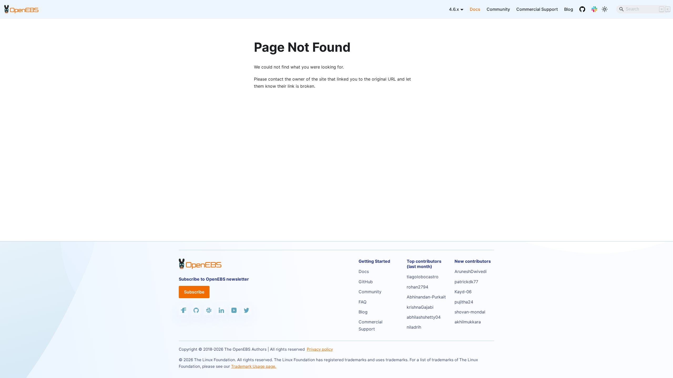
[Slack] (594, 9)
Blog (568, 9)
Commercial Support (537, 9)
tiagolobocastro (423, 276)
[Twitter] (246, 310)
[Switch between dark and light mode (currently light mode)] (604, 9)
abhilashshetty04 (424, 317)
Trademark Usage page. (253, 366)
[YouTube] (234, 310)
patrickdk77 (466, 281)
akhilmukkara (468, 321)
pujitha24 (464, 301)
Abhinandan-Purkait (426, 297)
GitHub (366, 281)
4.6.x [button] (454, 9)
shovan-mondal (470, 311)
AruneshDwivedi (471, 271)
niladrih (414, 327)
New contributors (473, 261)
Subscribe (194, 292)
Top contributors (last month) (424, 264)
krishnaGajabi (420, 307)
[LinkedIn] (221, 310)
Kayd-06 (463, 291)
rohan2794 (417, 287)
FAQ (362, 301)
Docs (475, 9)
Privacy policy (320, 349)
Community (498, 9)
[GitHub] (582, 9)
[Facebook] (183, 310)
